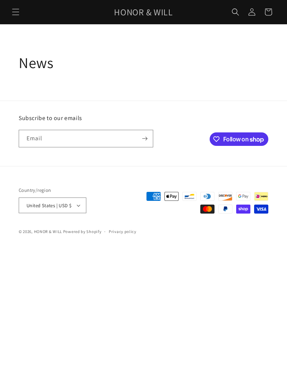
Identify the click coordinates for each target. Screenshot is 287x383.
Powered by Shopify (82, 231)
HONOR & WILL (48, 231)
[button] (15, 12)
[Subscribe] (144, 138)
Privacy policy (122, 231)
